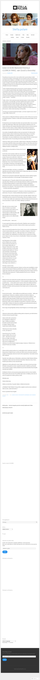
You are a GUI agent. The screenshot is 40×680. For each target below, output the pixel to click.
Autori (17, 37)
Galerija (12, 37)
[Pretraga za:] (20, 522)
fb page (4, 533)
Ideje (28, 34)
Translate (11, 642)
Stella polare (20, 29)
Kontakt (27, 37)
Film (23, 34)
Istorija (11, 34)
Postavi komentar (34, 73)
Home (7, 34)
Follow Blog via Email (6, 651)
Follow (5, 551)
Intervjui (32, 34)
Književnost (18, 34)
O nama (22, 37)
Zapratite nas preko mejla (8, 540)
